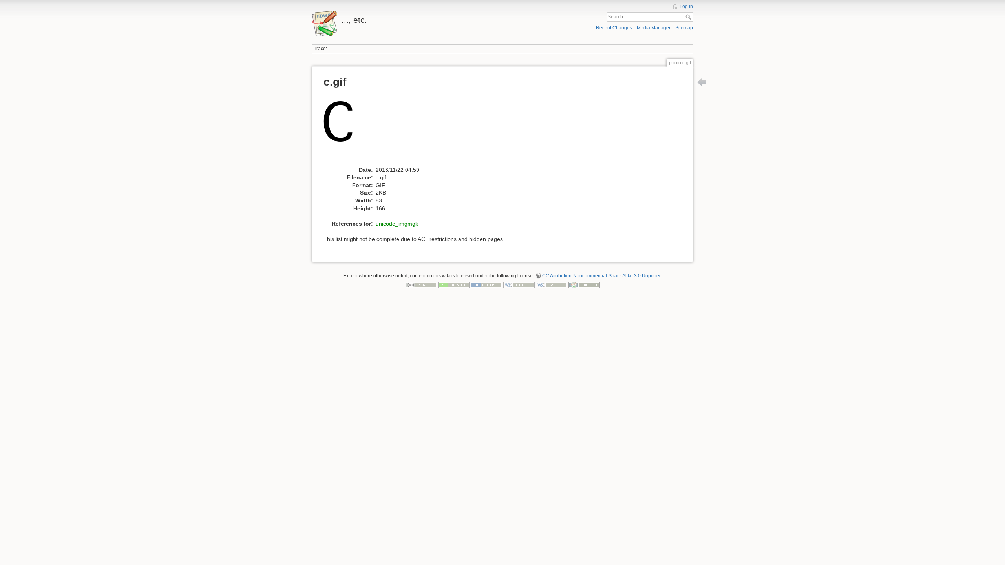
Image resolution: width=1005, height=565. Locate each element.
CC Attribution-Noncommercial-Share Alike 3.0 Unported (602, 276)
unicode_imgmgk (397, 224)
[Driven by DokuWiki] (584, 285)
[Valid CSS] (551, 285)
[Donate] (454, 285)
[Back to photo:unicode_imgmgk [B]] (702, 82)
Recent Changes (614, 28)
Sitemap (684, 28)
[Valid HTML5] (519, 285)
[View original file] (343, 129)
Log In (686, 6)
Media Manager (654, 28)
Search (689, 17)
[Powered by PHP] (486, 285)
